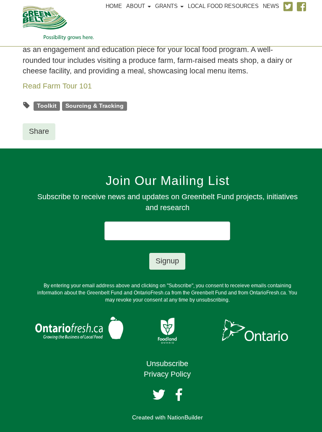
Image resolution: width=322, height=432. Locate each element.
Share (39, 131)
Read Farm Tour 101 (57, 86)
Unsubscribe (167, 363)
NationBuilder (185, 417)
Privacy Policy (167, 374)
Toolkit (47, 106)
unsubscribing (212, 300)
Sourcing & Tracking (94, 106)
